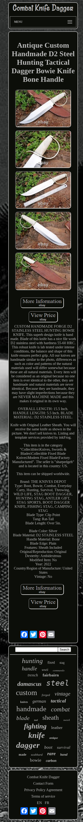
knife (36, 735)
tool (36, 720)
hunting (32, 660)
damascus (29, 684)
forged (46, 695)
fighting (35, 726)
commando (59, 670)
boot (48, 747)
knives (24, 702)
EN (39, 803)
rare (51, 753)
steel (57, 682)
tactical (58, 701)
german (39, 701)
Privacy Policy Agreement (43, 790)
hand (64, 754)
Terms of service (43, 796)
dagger (28, 745)
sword (66, 720)
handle (29, 669)
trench (33, 675)
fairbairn (51, 675)
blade (23, 718)
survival (63, 747)
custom (26, 692)
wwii (45, 670)
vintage (62, 694)
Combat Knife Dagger (43, 777)
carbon (51, 761)
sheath (50, 717)
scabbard (37, 754)
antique (53, 738)
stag (62, 662)
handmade (31, 709)
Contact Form (43, 783)
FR (47, 803)
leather (56, 727)
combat (60, 709)
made (22, 754)
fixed (51, 662)
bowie (35, 760)
